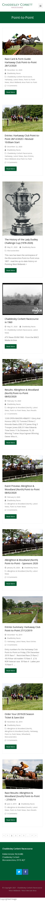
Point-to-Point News (18, 410)
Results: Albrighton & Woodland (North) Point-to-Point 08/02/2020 (22, 393)
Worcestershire (13, 250)
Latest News (18, 79)
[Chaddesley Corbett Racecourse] (17, 5)
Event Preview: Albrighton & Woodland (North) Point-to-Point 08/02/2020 (22, 489)
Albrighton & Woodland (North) (19, 407)
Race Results (31, 410)
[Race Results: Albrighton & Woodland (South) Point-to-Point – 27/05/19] (22, 774)
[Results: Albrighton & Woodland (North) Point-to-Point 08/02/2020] (22, 372)
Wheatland (26, 734)
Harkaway (8, 79)
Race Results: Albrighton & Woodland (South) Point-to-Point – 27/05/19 (22, 796)
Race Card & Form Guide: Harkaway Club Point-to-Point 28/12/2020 (21, 62)
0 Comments (12, 85)
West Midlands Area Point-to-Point (23, 82)
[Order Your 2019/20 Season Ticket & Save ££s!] (22, 696)
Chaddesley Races (14, 73)
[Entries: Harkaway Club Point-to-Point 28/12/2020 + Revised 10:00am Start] (22, 118)
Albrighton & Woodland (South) (17, 731)
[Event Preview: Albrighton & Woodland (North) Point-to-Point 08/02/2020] (22, 468)
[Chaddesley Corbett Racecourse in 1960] (22, 299)
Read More (10, 92)
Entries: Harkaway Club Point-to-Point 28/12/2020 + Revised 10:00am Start (22, 139)
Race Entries (28, 156)
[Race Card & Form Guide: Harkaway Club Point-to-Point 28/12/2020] (22, 41)
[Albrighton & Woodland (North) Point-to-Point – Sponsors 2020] (22, 542)
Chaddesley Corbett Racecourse (19, 76)
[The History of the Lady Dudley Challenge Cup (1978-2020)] (22, 209)
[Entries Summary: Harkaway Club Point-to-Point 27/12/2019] (22, 609)
